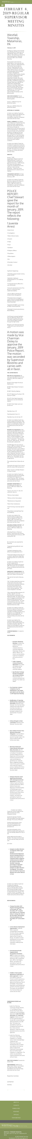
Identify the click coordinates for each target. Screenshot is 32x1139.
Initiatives (16, 1111)
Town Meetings (16, 1117)
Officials (16, 1114)
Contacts (16, 1105)
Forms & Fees (16, 1108)
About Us (16, 1102)
